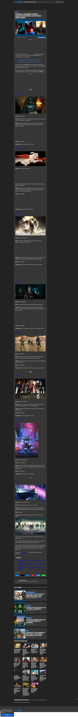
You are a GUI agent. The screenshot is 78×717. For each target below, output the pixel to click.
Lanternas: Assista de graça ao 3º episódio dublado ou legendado (36, 621)
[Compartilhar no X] (22, 575)
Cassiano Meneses (22, 580)
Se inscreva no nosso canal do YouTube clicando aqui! (29, 61)
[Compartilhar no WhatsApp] (44, 575)
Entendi (7, 714)
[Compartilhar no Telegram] (38, 575)
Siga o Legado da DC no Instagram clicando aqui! (28, 59)
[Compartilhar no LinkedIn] (28, 575)
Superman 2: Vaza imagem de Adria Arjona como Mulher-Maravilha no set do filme (35, 634)
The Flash (17, 281)
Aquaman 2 (17, 332)
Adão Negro (18, 213)
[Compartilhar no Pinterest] (33, 575)
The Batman (18, 93)
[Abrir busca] (62, 2)
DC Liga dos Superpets (20, 148)
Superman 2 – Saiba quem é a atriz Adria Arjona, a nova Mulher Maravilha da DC (35, 595)
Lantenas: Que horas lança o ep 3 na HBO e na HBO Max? (36, 608)
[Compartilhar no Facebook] (17, 575)
